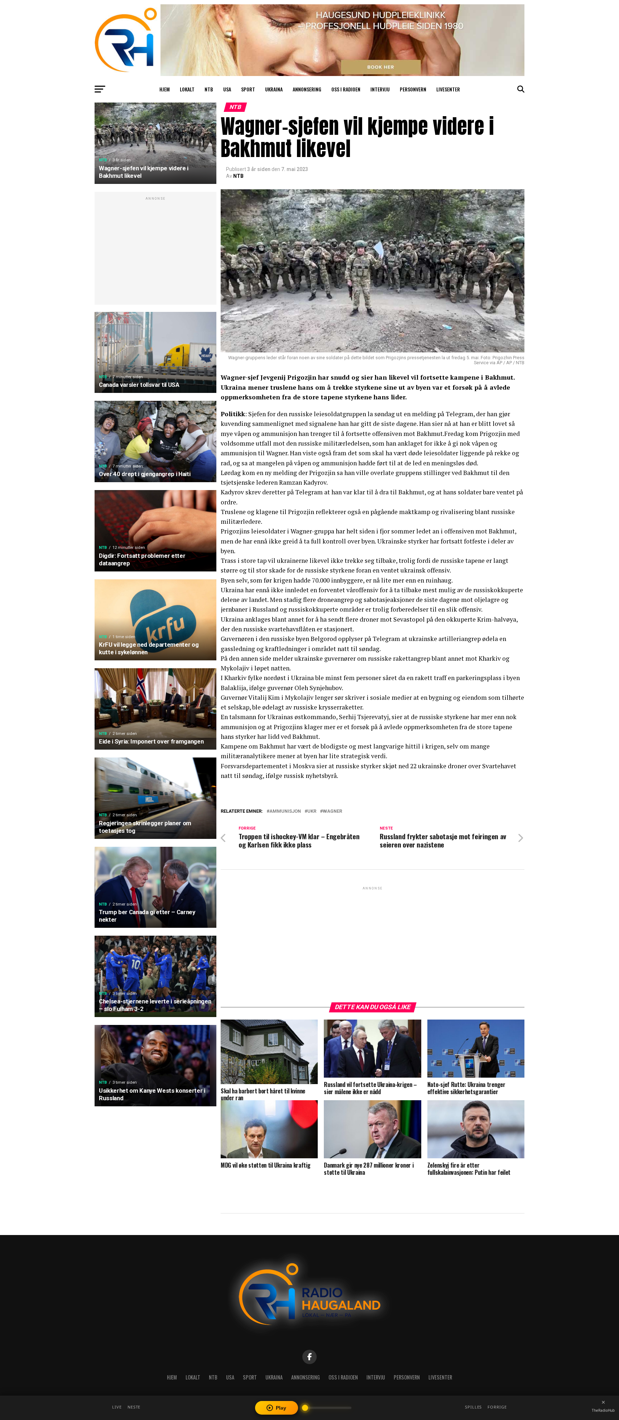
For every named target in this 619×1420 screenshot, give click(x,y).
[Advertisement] (155, 252)
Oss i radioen (345, 89)
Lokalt (187, 89)
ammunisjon (285, 811)
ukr (311, 811)
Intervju (380, 89)
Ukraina (274, 89)
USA (227, 89)
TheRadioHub (603, 1410)
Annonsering (307, 89)
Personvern (413, 89)
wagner (332, 811)
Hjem (164, 89)
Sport (248, 89)
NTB (209, 89)
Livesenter (448, 89)
